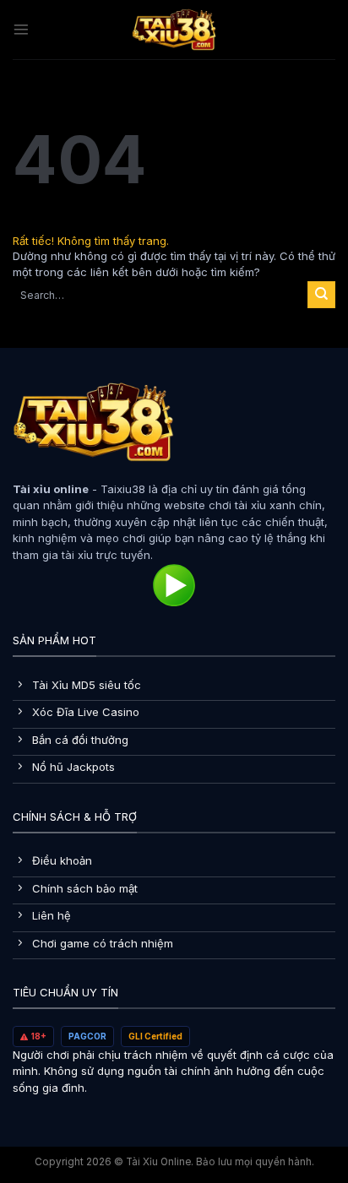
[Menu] (21, 29)
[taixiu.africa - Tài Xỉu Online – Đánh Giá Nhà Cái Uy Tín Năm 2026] (174, 29)
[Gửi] (321, 294)
